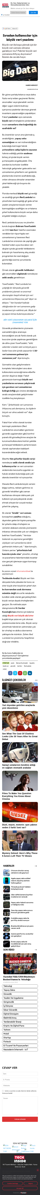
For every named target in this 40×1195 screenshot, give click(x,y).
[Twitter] (15, 673)
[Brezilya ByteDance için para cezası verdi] (6, 928)
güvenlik (13, 666)
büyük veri (6, 666)
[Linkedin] (30, 673)
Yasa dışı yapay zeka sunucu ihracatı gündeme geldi (22, 911)
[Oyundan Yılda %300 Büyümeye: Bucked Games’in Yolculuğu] (20, 963)
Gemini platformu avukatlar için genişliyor (22, 935)
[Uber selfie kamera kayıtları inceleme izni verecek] (6, 897)
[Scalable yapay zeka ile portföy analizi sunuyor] (6, 920)
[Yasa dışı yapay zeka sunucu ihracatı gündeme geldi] (6, 912)
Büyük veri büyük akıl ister (21, 615)
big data (32, 663)
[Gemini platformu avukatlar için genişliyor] (6, 936)
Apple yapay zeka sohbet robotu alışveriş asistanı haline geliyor (21, 880)
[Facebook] (10, 673)
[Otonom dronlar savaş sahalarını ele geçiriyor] (6, 872)
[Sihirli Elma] (16, 1148)
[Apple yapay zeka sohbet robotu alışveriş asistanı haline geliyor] (6, 880)
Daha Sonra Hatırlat (18, 12)
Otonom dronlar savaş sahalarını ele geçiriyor (20, 871)
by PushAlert (6, 15)
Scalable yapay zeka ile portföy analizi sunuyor (20, 919)
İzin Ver (33, 12)
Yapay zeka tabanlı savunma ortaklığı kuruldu (22, 903)
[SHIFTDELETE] (7, 1148)
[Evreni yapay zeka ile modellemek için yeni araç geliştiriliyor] (6, 944)
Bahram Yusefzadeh (22, 663)
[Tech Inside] (34, 1148)
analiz (12, 663)
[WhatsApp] (25, 673)
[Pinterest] (20, 673)
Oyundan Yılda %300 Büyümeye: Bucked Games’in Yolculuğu (19, 978)
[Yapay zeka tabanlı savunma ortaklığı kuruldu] (6, 904)
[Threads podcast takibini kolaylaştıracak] (6, 889)
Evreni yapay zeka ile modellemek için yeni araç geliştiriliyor (21, 944)
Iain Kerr (19, 666)
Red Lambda (27, 666)
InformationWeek (23, 571)
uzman (5, 669)
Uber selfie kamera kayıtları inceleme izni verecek (22, 896)
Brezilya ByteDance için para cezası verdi (22, 927)
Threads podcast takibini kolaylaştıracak (21, 888)
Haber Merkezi (32, 85)
